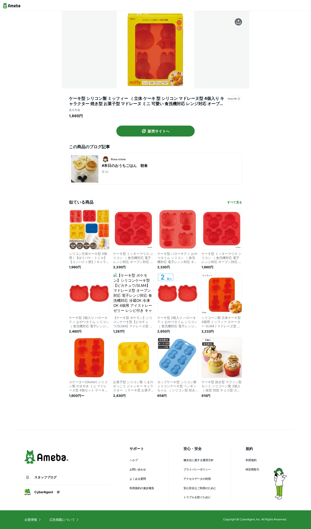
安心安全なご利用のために (200, 488)
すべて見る (234, 202)
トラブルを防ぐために (197, 497)
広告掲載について (62, 519)
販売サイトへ (159, 131)
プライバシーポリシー (197, 469)
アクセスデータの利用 (197, 478)
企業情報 (30, 519)
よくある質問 (138, 478)
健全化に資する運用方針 (199, 460)
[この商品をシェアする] (238, 22)
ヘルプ (134, 460)
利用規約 (251, 460)
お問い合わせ (138, 469)
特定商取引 (252, 469)
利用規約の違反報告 (142, 488)
